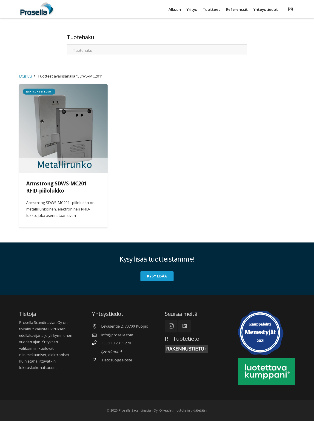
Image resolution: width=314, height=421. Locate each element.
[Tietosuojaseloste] (96, 360)
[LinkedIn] (184, 326)
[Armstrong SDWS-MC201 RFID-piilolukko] (63, 128)
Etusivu (25, 76)
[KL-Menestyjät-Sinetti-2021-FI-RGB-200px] (266, 333)
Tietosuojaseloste (116, 360)
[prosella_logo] (37, 9)
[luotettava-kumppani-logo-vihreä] (266, 371)
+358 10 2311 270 (116, 343)
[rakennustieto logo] (193, 349)
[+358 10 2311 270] (96, 342)
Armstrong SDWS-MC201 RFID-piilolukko (56, 187)
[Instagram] (290, 9)
